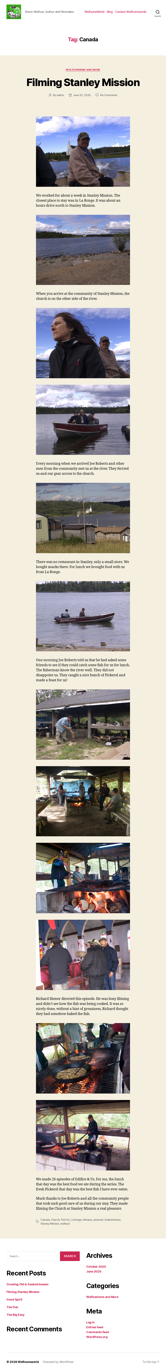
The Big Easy (15, 1314)
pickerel (98, 1219)
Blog (110, 11)
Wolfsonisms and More (83, 69)
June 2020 (93, 1271)
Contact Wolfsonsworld (130, 11)
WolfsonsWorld (94, 11)
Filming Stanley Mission (83, 82)
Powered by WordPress (58, 1362)
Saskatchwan (112, 1219)
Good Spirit (14, 1299)
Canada (45, 1219)
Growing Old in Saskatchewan (27, 1284)
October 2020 (96, 1266)
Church (55, 1219)
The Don (12, 1307)
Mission (87, 1219)
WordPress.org (97, 1337)
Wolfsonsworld (28, 1362)
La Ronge (76, 1219)
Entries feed (94, 1327)
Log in (90, 1322)
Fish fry (65, 1219)
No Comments (108, 95)
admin (60, 95)
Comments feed (97, 1332)
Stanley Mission (50, 1223)
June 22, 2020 (82, 95)
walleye (65, 1223)
